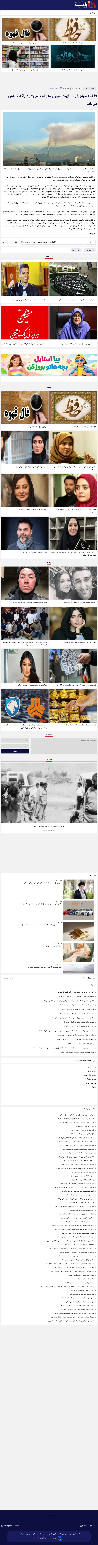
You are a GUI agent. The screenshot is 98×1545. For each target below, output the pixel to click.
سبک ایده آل (91, 1071)
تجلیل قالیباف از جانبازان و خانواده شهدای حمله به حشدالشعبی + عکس (72, 1225)
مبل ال (93, 1087)
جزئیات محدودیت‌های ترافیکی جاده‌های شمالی (80, 1302)
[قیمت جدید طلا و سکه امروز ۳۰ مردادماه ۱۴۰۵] (73, 706)
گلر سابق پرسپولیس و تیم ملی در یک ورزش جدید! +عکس (77, 1145)
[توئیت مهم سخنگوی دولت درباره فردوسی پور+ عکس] (25, 279)
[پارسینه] (84, 5)
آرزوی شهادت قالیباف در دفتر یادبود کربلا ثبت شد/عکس (77, 1298)
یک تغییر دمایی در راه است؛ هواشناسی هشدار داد (79, 1283)
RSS (43, 1515)
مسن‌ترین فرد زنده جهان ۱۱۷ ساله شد (50, 946)
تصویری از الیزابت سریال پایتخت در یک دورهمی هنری (30, 602)
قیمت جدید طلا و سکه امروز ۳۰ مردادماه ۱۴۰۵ (81, 725)
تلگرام (85, 1526)
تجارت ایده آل (91, 1079)
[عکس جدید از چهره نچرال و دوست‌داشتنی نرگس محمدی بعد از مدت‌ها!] (73, 490)
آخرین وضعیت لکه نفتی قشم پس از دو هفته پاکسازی (45, 967)
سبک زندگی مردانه (89, 1075)
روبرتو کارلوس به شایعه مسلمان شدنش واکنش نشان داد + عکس (74, 1306)
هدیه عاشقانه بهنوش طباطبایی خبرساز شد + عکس (77, 1052)
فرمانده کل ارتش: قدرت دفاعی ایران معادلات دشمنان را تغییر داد (74, 1187)
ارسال (15, 751)
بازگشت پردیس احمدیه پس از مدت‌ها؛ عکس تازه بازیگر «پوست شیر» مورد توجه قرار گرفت (73, 553)
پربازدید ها (87, 978)
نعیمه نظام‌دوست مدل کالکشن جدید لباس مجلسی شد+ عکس (75, 1142)
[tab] (53, 830)
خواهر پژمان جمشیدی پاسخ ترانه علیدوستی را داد (76, 1005)
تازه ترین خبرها (91, 1083)
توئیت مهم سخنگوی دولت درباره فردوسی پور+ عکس (28, 300)
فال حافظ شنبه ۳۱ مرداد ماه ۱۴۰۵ (73, 43)
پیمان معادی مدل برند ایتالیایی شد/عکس (34, 552)
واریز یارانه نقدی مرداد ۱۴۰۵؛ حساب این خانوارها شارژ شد (77, 1252)
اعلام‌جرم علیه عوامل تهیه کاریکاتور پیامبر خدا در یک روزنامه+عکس (23, 344)
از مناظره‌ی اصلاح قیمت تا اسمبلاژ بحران (82, 1210)
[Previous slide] (5, 788)
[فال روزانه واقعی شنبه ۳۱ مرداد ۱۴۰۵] (72, 56)
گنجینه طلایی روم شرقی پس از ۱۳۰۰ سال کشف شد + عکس (76, 1122)
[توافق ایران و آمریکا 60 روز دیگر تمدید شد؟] (49, 793)
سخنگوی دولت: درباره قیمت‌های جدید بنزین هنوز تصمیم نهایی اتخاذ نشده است (70, 1264)
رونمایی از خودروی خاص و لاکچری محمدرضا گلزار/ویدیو (77, 1309)
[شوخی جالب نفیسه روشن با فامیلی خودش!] (25, 490)
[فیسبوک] (12, 242)
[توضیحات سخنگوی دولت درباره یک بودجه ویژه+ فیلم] (73, 279)
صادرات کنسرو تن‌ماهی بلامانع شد (83, 1279)
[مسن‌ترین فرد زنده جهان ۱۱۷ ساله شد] (78, 952)
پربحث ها (7, 978)
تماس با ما (52, 1515)
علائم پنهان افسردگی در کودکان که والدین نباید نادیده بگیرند (76, 1119)
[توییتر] (3, 242)
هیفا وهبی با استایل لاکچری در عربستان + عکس (32, 685)
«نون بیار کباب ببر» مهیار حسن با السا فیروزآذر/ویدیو (76, 992)
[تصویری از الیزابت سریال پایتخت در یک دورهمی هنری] (25, 583)
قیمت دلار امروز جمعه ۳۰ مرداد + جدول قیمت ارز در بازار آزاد (76, 685)
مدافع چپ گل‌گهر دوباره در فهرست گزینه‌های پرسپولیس (77, 1218)
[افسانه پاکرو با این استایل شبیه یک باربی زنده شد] (73, 623)
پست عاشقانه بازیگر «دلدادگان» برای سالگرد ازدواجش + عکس (75, 1138)
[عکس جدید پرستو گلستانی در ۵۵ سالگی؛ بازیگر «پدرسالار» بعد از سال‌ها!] (73, 447)
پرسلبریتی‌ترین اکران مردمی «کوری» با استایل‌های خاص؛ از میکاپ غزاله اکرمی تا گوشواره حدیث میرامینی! (25, 643)
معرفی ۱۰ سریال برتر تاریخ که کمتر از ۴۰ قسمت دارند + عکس (76, 1214)
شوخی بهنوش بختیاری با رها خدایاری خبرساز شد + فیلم (78, 1233)
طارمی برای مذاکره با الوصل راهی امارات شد (81, 1203)
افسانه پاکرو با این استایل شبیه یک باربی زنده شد (80, 642)
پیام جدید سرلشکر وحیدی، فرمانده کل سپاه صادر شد (78, 1149)
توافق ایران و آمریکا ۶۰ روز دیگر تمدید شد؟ (49, 826)
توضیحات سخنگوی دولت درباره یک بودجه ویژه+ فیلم (76, 300)
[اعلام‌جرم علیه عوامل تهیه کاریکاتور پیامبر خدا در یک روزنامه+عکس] (25, 322)
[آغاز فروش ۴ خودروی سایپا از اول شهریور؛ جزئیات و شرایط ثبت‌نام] (78, 910)
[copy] (90, 242)
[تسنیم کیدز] (49, 366)
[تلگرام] (7, 242)
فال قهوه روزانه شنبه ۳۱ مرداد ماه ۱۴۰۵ (25, 43)
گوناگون (93, 13)
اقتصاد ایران (91, 1067)
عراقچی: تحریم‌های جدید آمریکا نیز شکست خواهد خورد (77, 1195)
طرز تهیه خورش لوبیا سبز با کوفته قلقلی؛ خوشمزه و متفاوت (76, 1115)
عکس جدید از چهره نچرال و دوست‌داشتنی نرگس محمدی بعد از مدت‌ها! (76, 511)
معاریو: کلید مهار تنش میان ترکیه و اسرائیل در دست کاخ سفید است (73, 1267)
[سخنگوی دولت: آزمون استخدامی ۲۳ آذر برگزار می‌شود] (73, 322)
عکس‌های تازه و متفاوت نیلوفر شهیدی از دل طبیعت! (30, 467)
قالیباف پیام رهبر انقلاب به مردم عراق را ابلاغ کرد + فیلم (77, 1164)
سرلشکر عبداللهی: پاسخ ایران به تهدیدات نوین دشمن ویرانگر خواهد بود (72, 1317)
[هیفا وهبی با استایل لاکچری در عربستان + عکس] (25, 666)
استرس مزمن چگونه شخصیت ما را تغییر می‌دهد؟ (79, 1222)
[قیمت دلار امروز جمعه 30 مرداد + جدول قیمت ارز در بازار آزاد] (73, 666)
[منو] (5, 5)
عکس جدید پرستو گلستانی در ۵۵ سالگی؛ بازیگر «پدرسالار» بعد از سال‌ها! (75, 468)
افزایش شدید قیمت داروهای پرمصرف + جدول (25, 70)
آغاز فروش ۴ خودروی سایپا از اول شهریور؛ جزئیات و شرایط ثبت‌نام (41, 904)
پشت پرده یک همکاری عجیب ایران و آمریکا (79, 1026)
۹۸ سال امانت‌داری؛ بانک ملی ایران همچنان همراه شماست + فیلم (74, 1206)
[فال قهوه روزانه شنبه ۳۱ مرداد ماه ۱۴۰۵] (25, 29)
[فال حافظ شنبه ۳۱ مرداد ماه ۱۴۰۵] (72, 29)
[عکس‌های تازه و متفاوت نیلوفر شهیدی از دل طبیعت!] (25, 447)
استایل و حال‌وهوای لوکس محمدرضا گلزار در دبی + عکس (77, 1161)
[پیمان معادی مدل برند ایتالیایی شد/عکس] (25, 533)
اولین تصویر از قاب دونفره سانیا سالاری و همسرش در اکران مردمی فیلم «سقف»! (66, 1031)
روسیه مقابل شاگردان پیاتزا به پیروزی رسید (81, 1180)
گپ (94, 1526)
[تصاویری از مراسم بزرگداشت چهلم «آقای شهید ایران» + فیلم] (78, 889)
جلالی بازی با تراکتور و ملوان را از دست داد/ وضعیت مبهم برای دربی (74, 1313)
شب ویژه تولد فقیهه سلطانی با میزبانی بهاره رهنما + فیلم (77, 1184)
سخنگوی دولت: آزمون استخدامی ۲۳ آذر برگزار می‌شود (76, 344)
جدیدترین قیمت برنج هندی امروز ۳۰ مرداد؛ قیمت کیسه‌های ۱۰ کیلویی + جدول (70, 1241)
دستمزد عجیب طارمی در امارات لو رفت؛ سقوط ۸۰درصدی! (76, 1256)
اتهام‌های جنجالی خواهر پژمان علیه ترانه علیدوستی (80, 602)
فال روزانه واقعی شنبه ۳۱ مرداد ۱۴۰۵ (73, 70)
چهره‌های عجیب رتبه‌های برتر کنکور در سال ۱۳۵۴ (79, 1245)
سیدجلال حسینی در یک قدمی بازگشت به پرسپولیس (78, 1237)
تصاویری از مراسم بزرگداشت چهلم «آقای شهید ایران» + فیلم (43, 883)
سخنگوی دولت (89, 250)
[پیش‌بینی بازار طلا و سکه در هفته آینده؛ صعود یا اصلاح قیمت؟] (78, 931)
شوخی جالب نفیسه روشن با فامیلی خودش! (33, 509)
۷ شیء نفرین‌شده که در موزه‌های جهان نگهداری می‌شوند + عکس (74, 1229)
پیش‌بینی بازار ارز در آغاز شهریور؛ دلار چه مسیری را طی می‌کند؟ (75, 1199)
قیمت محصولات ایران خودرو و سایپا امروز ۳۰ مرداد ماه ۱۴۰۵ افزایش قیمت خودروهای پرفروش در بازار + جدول (25, 726)
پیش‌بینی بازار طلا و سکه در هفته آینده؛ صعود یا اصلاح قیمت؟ (42, 925)
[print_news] (16, 242)
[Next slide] (93, 788)
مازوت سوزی (76, 250)
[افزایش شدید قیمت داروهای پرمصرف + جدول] (25, 56)
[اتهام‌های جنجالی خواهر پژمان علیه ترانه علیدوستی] (73, 583)
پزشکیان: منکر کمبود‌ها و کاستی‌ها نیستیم (81, 1290)
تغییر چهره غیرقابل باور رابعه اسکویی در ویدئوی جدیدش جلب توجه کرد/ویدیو (70, 1321)
